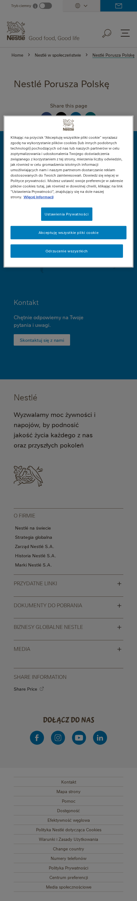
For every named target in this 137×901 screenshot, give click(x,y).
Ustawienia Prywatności (67, 214)
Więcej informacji (39, 196)
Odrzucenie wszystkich (67, 251)
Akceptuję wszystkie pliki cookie (68, 232)
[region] (69, 191)
